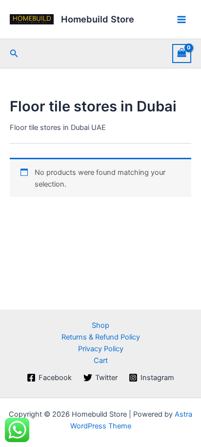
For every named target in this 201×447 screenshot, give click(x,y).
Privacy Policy (100, 348)
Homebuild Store (97, 19)
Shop (100, 325)
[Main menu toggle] (181, 19)
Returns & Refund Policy (100, 337)
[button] (14, 53)
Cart (101, 360)
